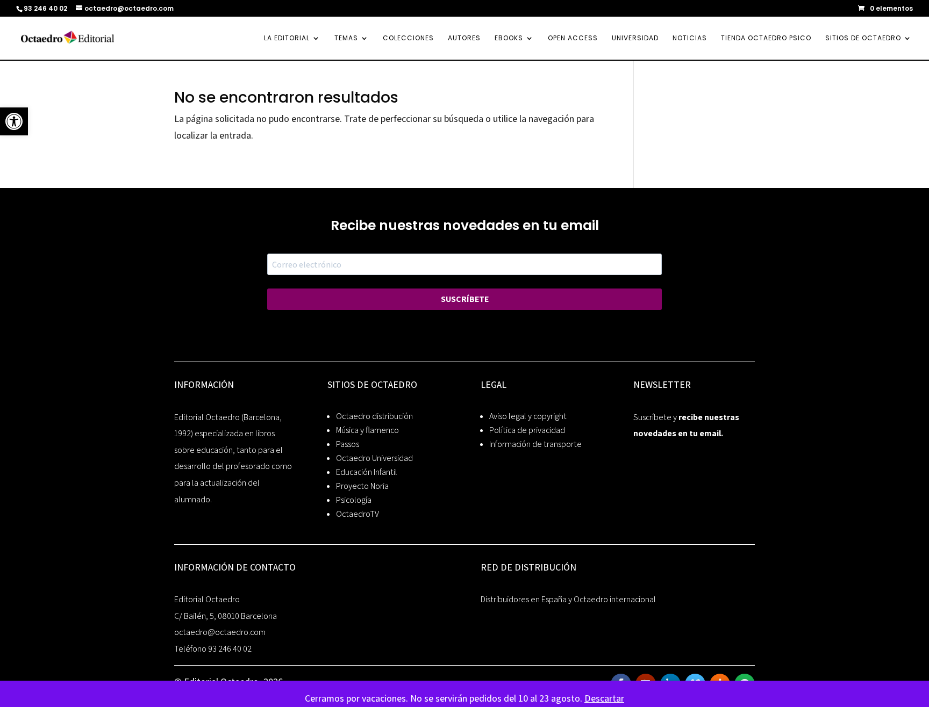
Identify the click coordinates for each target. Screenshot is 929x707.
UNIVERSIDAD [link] (635, 38)
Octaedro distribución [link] (374, 416)
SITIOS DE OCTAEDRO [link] (863, 38)
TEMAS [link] (346, 38)
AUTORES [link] (464, 38)
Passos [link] (347, 444)
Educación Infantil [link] (366, 472)
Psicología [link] (353, 500)
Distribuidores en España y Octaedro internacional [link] (568, 599)
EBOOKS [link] (509, 38)
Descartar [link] (604, 698)
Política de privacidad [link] (527, 430)
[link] (14, 121)
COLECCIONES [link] (408, 38)
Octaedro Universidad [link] (374, 458)
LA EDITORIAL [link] (287, 38)
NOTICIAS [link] (690, 38)
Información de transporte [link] (535, 444)
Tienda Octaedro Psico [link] (766, 38)
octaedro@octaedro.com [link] (220, 632)
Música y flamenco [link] (367, 430)
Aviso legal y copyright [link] (528, 416)
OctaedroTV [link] (357, 514)
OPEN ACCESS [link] (573, 38)
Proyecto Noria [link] (362, 486)
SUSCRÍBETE (465, 299)
